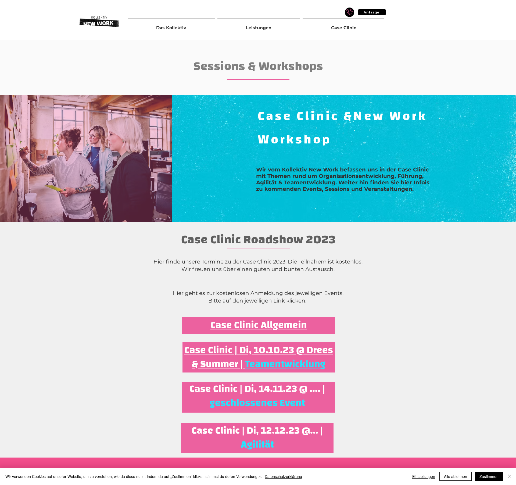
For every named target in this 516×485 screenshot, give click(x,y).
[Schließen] (509, 476)
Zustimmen (489, 476)
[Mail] (349, 12)
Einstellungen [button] (423, 476)
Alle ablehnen (455, 476)
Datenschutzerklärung (283, 476)
